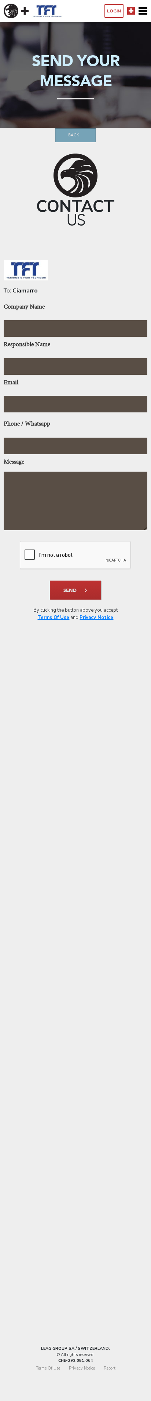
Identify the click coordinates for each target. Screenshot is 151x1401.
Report (109, 1368)
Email (11, 383)
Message (14, 462)
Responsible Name (27, 345)
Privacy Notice (96, 617)
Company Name (24, 307)
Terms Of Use (53, 617)
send (70, 590)
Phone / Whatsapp (27, 424)
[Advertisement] (75, 1005)
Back (73, 135)
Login (114, 11)
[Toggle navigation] (143, 11)
